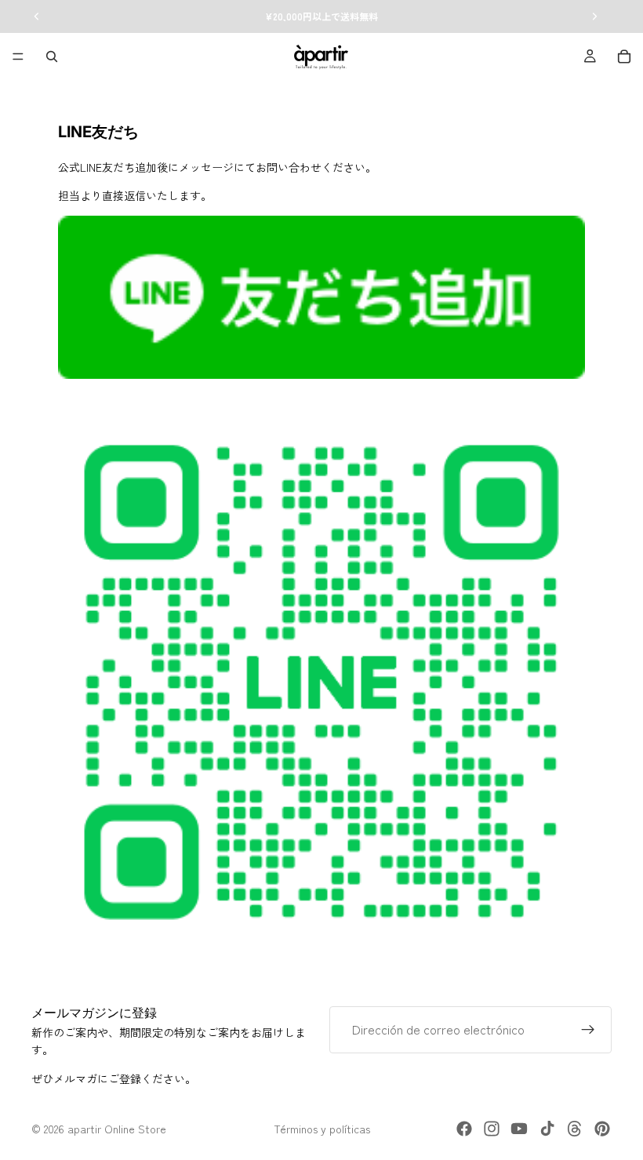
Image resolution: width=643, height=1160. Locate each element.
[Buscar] (52, 56)
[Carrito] (624, 56)
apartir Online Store (116, 1128)
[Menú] (18, 56)
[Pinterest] (602, 1128)
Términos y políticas (322, 1128)
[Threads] (574, 1128)
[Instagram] (491, 1128)
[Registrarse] (588, 1029)
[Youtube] (519, 1128)
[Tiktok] (547, 1128)
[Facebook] (464, 1128)
